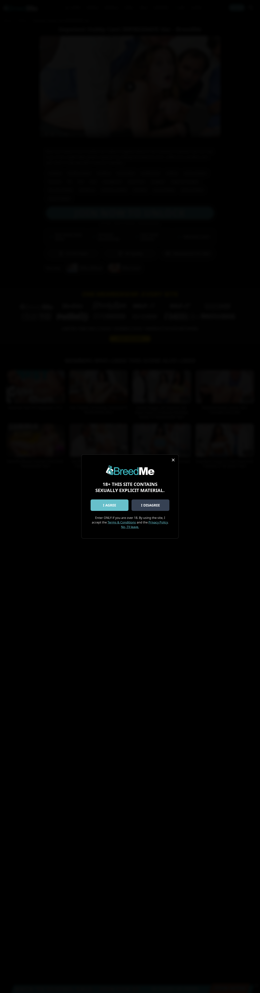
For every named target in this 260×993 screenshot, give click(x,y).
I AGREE (109, 505)
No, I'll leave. (130, 527)
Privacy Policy (158, 522)
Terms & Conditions (122, 522)
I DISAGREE (150, 505)
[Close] (173, 460)
